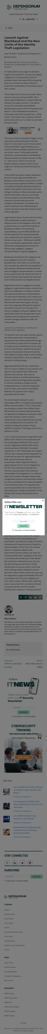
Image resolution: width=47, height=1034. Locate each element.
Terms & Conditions (30, 530)
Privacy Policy (18, 530)
